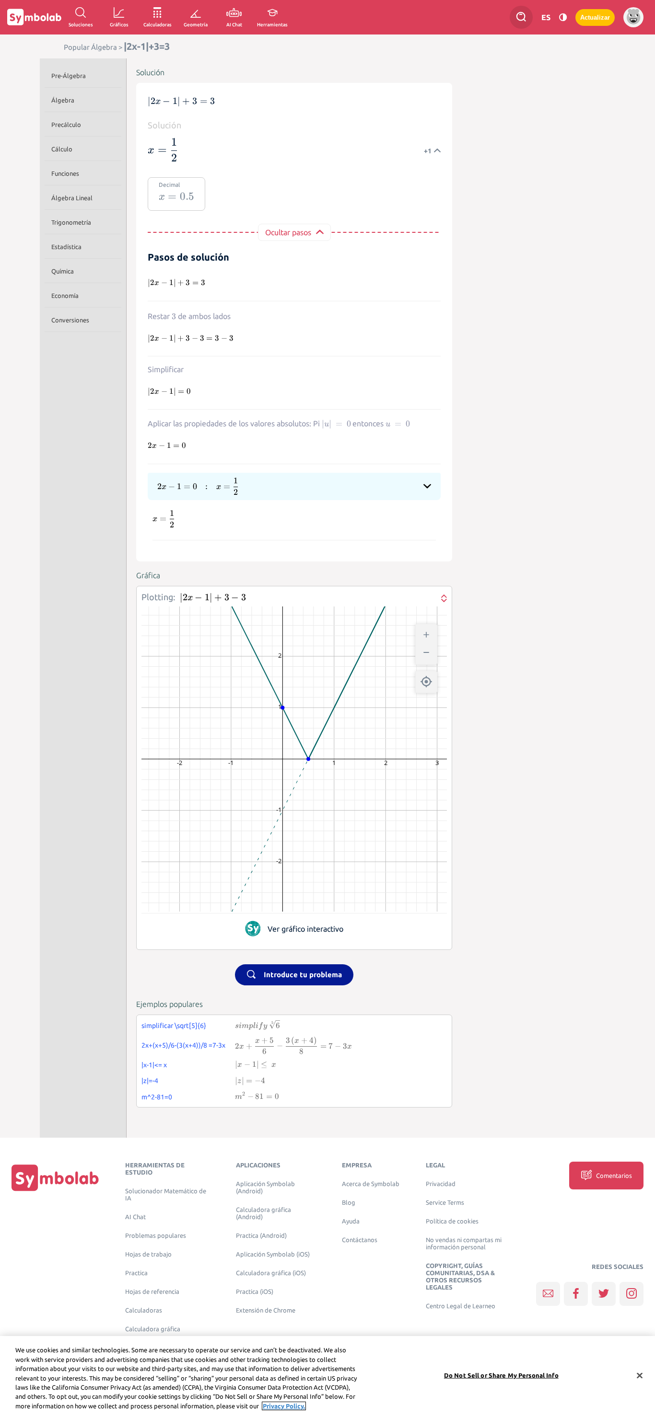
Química (62, 271)
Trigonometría (71, 222)
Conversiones (70, 320)
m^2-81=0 (156, 1097)
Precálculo (66, 124)
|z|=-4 (149, 1080)
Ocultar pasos (288, 232)
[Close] (639, 1375)
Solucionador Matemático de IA (165, 1195)
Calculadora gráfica (152, 1329)
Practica (136, 1273)
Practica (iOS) (254, 1291)
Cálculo (61, 149)
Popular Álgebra (90, 47)
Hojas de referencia (152, 1291)
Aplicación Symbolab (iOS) (273, 1254)
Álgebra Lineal (72, 197)
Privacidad (441, 1184)
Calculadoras (143, 1310)
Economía (65, 295)
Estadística (66, 246)
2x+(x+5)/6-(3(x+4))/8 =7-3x (183, 1045)
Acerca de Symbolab (370, 1184)
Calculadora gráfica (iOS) (271, 1273)
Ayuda (351, 1221)
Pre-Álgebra (68, 75)
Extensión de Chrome (265, 1310)
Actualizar (595, 17)
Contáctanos (359, 1240)
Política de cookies (452, 1221)
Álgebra (62, 100)
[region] (327, 1376)
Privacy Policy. (284, 1406)
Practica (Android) (261, 1235)
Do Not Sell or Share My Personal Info (501, 1374)
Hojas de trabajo (148, 1254)
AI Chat (135, 1217)
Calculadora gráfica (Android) (263, 1213)
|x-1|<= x (154, 1065)
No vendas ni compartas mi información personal (464, 1243)
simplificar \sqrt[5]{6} (173, 1025)
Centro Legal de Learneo (460, 1306)
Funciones (65, 173)
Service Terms (445, 1202)
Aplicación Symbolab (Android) (265, 1187)
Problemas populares (155, 1235)
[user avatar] (633, 17)
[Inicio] (55, 1177)
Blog (348, 1202)
